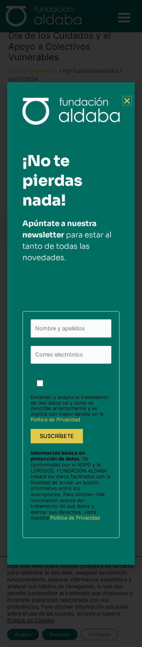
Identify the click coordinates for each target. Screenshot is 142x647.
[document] (71, 323)
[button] (127, 101)
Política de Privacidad (56, 419)
